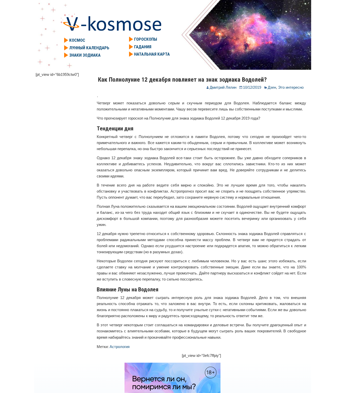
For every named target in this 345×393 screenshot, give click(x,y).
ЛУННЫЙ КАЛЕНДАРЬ (89, 47)
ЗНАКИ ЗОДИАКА (85, 55)
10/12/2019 (252, 87)
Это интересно (291, 87)
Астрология (120, 346)
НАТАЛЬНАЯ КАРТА (152, 54)
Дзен (272, 87)
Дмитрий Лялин (223, 87)
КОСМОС (77, 40)
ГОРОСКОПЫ (145, 39)
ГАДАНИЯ (142, 46)
